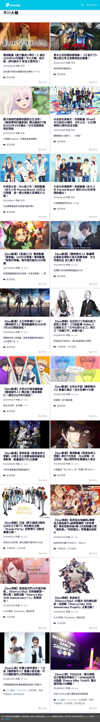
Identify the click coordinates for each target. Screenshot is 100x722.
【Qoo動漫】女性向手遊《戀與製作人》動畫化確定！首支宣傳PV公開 (75, 388)
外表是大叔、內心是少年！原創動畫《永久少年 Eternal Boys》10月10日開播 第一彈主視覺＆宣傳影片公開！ (24, 191)
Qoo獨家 (11, 690)
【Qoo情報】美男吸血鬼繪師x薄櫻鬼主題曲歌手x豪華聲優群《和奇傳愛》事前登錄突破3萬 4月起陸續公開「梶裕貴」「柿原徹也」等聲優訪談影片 (75, 526)
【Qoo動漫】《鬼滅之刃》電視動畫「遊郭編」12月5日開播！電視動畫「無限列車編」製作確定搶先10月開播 (24, 258)
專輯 (41, 690)
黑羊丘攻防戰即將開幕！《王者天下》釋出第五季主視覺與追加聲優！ (75, 56)
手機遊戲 (61, 346)
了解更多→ (8, 719)
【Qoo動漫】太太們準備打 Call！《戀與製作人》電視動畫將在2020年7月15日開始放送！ (24, 324)
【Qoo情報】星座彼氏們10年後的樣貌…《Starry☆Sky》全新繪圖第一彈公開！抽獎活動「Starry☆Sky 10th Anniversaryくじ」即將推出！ (24, 595)
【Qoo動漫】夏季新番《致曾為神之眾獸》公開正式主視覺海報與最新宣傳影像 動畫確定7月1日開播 (24, 456)
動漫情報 (11, 77)
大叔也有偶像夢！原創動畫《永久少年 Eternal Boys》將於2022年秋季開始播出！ (75, 189)
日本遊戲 (71, 346)
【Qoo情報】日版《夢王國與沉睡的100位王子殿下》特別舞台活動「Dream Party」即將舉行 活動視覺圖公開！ (24, 527)
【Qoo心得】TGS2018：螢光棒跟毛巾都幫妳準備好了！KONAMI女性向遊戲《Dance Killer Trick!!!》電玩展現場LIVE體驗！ (75, 679)
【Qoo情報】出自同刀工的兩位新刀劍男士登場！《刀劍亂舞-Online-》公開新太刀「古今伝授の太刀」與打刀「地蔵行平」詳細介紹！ (75, 326)
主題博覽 (32, 690)
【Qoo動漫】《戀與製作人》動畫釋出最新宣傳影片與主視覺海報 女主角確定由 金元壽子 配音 (74, 257)
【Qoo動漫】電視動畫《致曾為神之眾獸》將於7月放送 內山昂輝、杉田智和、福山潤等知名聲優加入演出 (75, 456)
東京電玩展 (19, 694)
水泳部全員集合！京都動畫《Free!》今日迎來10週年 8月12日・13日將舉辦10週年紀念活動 (75, 122)
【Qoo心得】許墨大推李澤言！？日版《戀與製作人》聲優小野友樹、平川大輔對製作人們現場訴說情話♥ (24, 671)
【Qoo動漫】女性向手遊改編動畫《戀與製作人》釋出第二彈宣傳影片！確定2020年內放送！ (23, 392)
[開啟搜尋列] (82, 5)
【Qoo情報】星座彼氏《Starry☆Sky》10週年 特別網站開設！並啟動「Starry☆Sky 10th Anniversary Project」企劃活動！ (75, 602)
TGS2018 (21, 690)
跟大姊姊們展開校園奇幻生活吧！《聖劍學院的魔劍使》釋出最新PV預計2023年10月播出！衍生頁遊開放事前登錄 (24, 124)
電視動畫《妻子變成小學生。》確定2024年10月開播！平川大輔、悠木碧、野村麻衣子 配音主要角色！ (24, 58)
